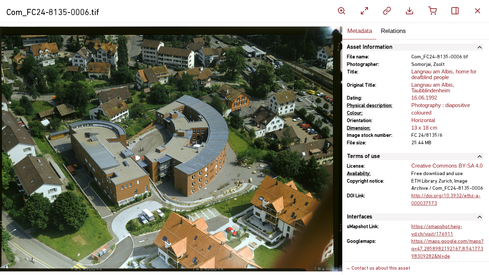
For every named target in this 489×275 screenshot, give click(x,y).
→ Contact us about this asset (377, 268)
